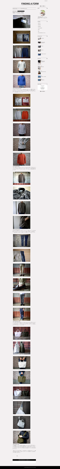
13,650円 (16, 384)
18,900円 (16, 166)
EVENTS (39, 29)
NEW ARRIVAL (39, 26)
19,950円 (16, 321)
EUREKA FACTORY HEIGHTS (40, 17)
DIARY (38, 31)
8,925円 (17, 88)
